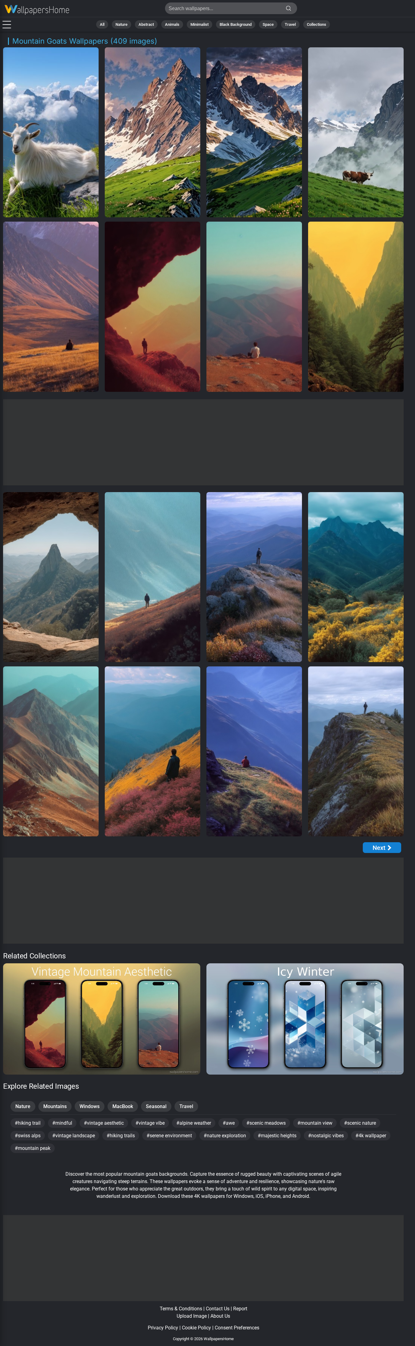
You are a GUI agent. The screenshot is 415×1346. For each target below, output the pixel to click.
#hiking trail (28, 1123)
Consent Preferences (237, 1328)
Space (268, 24)
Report (240, 1309)
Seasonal (156, 1106)
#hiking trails (121, 1136)
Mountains (55, 1106)
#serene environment (169, 1136)
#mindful (62, 1123)
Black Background (236, 24)
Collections (316, 24)
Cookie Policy (196, 1328)
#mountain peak (32, 1148)
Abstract (146, 24)
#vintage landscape (73, 1136)
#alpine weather (193, 1123)
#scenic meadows (266, 1123)
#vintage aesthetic (104, 1123)
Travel (290, 24)
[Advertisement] (203, 442)
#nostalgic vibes (326, 1136)
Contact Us (217, 1309)
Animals (172, 24)
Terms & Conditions (181, 1309)
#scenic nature (360, 1123)
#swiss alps (28, 1136)
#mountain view (314, 1123)
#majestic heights (277, 1136)
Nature (121, 24)
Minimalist (199, 24)
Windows (90, 1106)
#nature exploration (225, 1136)
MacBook (122, 1106)
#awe (229, 1123)
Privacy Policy (163, 1328)
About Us (220, 1316)
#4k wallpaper (370, 1136)
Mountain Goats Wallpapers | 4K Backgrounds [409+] (37, 10)
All (102, 24)
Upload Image (192, 1316)
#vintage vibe (150, 1123)
